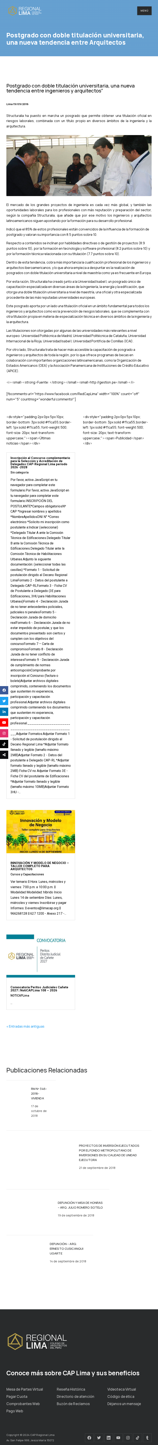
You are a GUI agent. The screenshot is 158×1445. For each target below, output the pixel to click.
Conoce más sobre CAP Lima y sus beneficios (72, 1373)
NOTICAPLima (19, 995)
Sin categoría (19, 472)
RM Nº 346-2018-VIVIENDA (39, 1093)
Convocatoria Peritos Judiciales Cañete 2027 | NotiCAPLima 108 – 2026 (39, 988)
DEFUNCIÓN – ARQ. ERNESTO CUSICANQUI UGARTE (66, 1249)
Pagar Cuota (16, 1396)
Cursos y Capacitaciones (27, 874)
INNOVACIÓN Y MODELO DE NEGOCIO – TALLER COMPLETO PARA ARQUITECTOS (39, 866)
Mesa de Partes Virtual (24, 1389)
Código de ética (120, 1396)
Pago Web (14, 1411)
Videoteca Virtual (121, 1389)
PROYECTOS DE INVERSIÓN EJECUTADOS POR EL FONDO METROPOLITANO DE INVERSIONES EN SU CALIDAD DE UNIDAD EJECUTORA (109, 1152)
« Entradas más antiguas (25, 1026)
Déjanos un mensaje (124, 1403)
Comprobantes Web (23, 1403)
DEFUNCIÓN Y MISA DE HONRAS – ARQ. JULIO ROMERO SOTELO (80, 1205)
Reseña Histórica (71, 1389)
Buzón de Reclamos (73, 1403)
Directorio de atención (75, 1396)
